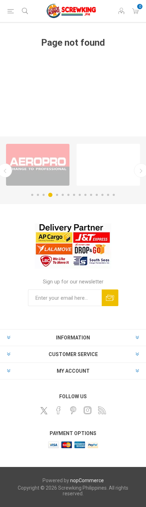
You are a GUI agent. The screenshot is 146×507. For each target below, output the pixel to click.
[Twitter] (44, 410)
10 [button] (85, 195)
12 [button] (97, 195)
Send (110, 297)
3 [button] (44, 195)
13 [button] (102, 195)
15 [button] (114, 195)
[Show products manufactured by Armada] (108, 165)
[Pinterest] (73, 410)
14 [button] (108, 195)
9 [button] (80, 195)
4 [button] (50, 195)
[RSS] (102, 410)
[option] (37, 165)
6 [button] (63, 195)
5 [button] (57, 195)
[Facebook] (58, 410)
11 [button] (91, 195)
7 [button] (68, 195)
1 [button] (32, 195)
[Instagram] (87, 410)
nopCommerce (87, 480)
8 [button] (74, 195)
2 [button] (38, 195)
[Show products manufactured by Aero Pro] (37, 165)
